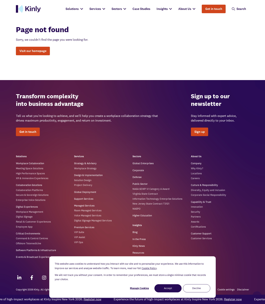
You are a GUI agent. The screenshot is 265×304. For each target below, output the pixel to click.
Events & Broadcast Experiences (34, 257)
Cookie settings (226, 289)
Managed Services (84, 205)
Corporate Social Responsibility (208, 195)
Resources (138, 252)
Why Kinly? (197, 168)
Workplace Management (29, 211)
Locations (196, 173)
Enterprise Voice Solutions (30, 200)
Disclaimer (243, 289)
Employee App (24, 226)
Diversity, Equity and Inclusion (208, 190)
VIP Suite (79, 232)
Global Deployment (85, 192)
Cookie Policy (149, 268)
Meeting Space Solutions (29, 168)
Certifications (198, 226)
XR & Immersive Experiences (32, 178)
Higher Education (142, 215)
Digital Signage (24, 216)
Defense (137, 177)
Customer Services (201, 238)
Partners (196, 216)
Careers (195, 178)
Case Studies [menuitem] (141, 9)
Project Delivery (83, 185)
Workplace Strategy (85, 168)
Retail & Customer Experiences (33, 221)
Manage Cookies (139, 288)
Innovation (197, 206)
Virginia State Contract (145, 193)
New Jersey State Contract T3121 (150, 203)
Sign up (199, 132)
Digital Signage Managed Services (93, 220)
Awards (195, 221)
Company (196, 163)
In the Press (139, 239)
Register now (89, 299)
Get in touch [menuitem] (213, 9)
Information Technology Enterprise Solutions (157, 198)
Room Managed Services (87, 210)
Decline (196, 288)
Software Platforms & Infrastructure (36, 250)
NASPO (136, 208)
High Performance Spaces (30, 173)
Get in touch (27, 132)
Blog (135, 232)
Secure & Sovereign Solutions (32, 195)
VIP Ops (78, 242)
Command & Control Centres (32, 238)
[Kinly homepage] (39, 9)
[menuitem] (74, 9)
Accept (168, 288)
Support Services (83, 198)
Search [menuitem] (241, 9)
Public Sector (140, 184)
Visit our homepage (32, 51)
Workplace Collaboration (30, 163)
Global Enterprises (143, 163)
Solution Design (82, 180)
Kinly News (138, 246)
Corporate (138, 170)
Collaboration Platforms (29, 190)
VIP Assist (79, 237)
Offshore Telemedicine (28, 243)
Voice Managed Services (87, 215)
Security (195, 211)
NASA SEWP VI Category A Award (151, 189)
